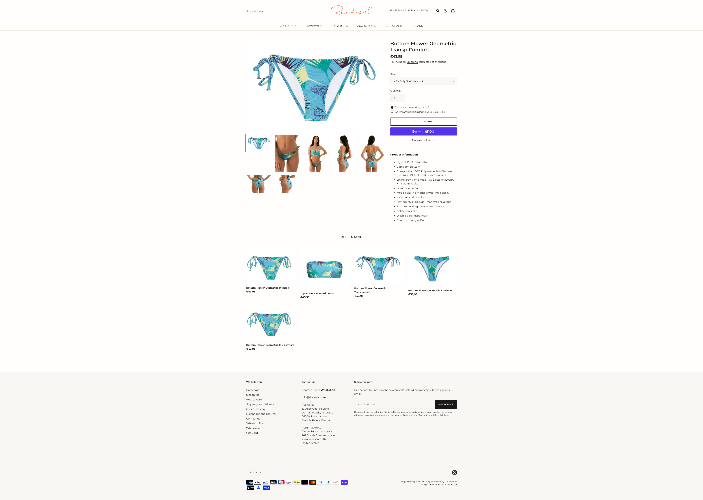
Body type (252, 390)
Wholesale (253, 428)
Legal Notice (407, 481)
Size (392, 74)
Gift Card (252, 433)
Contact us (253, 418)
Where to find (255, 423)
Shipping (412, 61)
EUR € (254, 472)
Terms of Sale (422, 481)
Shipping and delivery (260, 404)
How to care (254, 399)
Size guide (252, 394)
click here (444, 415)
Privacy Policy (437, 481)
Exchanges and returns (261, 413)
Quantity (395, 90)
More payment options (423, 140)
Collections (451, 481)
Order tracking (255, 409)
